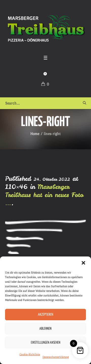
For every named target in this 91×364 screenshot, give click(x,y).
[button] (83, 262)
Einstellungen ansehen (45, 342)
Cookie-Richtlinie (29, 354)
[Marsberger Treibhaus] (45, 28)
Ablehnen (45, 328)
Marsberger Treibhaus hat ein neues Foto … (44, 195)
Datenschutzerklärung (55, 357)
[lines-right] (45, 237)
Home (34, 133)
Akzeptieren (45, 314)
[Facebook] (45, 73)
